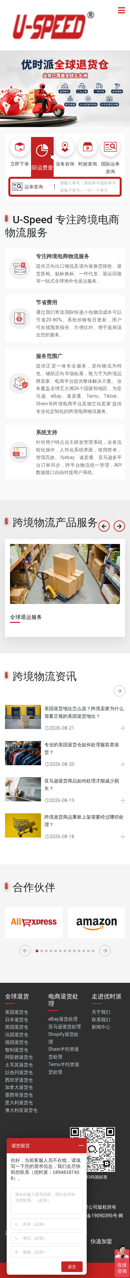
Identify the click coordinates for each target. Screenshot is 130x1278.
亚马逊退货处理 (64, 1026)
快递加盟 (101, 1241)
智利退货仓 (16, 1049)
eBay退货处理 (63, 1019)
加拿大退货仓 (19, 1087)
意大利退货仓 (19, 1102)
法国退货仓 (16, 1034)
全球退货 (17, 996)
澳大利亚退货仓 (21, 1110)
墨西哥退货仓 (19, 1095)
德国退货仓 (16, 1042)
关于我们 (101, 1012)
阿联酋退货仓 (19, 1057)
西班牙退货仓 (19, 1080)
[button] (59, 119)
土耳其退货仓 (19, 1064)
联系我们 (101, 1019)
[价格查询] (42, 157)
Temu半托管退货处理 (63, 1068)
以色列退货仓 (19, 1072)
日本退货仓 (16, 1019)
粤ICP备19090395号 (96, 1215)
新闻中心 (101, 1027)
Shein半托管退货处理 (63, 1052)
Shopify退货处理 (63, 1038)
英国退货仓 (16, 1027)
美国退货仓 (16, 1012)
